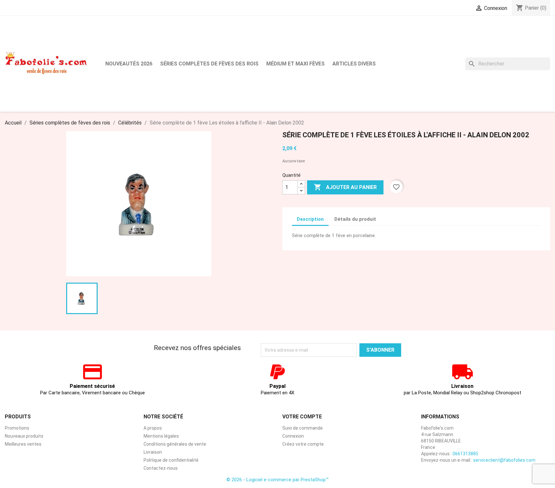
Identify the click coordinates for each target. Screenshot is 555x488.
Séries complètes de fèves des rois (209, 64)
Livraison (153, 452)
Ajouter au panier (345, 187)
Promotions (17, 428)
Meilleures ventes (23, 444)
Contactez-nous (161, 468)
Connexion (293, 436)
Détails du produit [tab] (355, 219)
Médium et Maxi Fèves (295, 64)
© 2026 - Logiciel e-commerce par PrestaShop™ (277, 480)
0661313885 (465, 453)
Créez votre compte (303, 444)
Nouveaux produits (24, 436)
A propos (153, 428)
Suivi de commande (302, 428)
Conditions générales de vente (175, 444)
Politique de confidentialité (171, 460)
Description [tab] (310, 219)
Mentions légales (161, 436)
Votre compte (302, 417)
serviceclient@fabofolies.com (504, 460)
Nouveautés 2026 (128, 64)
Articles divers (354, 64)
